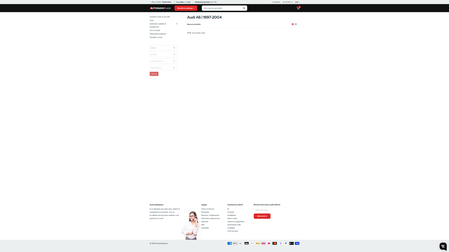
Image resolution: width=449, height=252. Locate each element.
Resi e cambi (232, 218)
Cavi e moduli (155, 30)
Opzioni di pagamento (235, 221)
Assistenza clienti (235, 204)
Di (228, 209)
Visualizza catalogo (185, 8)
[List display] (296, 24)
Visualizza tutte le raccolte (160, 17)
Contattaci (276, 2)
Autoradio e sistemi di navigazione (158, 25)
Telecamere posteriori (158, 34)
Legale (204, 204)
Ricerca (154, 74)
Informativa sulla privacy (210, 218)
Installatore (231, 215)
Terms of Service (207, 209)
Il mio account (232, 231)
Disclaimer (205, 212)
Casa (152, 20)
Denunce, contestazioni (210, 215)
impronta (204, 221)
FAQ (202, 225)
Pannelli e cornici (156, 37)
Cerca (244, 8)
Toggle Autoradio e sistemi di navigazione (176, 23)
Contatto (230, 212)
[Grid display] (293, 24)
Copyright (205, 228)
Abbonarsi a (262, 216)
